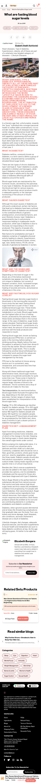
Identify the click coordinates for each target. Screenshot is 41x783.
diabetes (7, 28)
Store (6, 718)
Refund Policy (25, 720)
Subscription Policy (10, 732)
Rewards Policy (25, 731)
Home (3, 9)
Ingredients (8, 720)
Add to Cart (31, 780)
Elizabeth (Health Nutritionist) (26, 45)
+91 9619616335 (9, 746)
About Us (7, 726)
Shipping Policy (9, 729)
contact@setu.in (9, 753)
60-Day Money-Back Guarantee (27, 727)
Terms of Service (26, 723)
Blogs (8, 9)
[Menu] (2, 5)
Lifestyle (33, 28)
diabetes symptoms (20, 28)
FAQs (22, 718)
